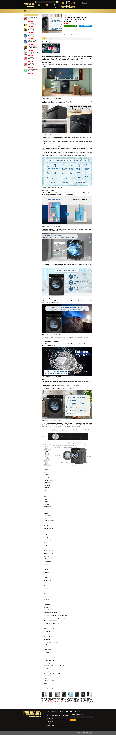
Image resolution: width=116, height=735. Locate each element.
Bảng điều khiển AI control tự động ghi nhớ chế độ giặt (55, 618)
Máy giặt (41, 11)
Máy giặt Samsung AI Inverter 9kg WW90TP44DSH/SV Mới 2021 (71, 700)
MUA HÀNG (84, 4)
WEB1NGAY (30, 731)
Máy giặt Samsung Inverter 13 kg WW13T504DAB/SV (84, 699)
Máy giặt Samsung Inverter (48, 343)
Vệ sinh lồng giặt (47, 663)
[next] (92, 699)
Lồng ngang (46, 477)
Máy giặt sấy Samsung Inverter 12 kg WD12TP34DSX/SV (65, 700)
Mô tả (44, 38)
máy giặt (51, 143)
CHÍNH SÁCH (79, 4)
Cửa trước (46, 472)
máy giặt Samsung (48, 137)
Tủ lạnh (36, 11)
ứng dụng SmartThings (66, 381)
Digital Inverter (47, 534)
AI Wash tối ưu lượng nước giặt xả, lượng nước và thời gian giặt (56, 609)
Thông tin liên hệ (49, 38)
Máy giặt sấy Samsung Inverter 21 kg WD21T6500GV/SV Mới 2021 (90, 700)
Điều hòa (46, 11)
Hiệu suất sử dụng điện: (49, 528)
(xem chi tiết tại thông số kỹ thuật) (70, 153)
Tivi (32, 11)
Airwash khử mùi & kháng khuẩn (50, 620)
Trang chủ (29, 11)
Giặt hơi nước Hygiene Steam (50, 628)
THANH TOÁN (89, 4)
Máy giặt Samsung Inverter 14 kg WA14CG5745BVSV (52, 699)
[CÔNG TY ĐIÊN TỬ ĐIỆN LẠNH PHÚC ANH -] (29, 5)
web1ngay (34, 731)
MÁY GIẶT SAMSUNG (77, 15)
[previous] (42, 699)
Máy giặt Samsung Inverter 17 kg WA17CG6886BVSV (58, 699)
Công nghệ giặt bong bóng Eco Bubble (51, 623)
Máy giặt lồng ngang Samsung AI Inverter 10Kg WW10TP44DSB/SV (78, 700)
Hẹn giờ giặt (46, 652)
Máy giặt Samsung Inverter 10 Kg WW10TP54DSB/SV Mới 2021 (45, 700)
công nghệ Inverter (79, 343)
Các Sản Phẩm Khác (54, 11)
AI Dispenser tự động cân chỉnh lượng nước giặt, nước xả (55, 615)
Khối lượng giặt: (47, 479)
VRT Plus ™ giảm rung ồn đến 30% (51, 612)
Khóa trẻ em (45, 385)
